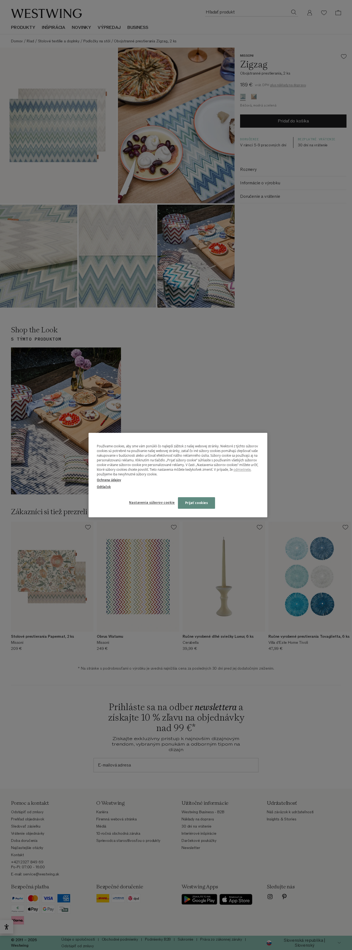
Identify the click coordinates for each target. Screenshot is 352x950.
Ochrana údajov (109, 480)
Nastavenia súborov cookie (152, 502)
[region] (178, 475)
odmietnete (242, 469)
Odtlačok (104, 487)
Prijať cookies (196, 503)
